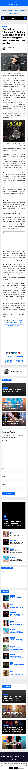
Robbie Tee (12, 47)
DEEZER (16, 322)
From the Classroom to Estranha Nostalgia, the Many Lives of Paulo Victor (16, 544)
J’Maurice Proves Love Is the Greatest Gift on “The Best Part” (13, 421)
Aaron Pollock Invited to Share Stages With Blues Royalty (17, 674)
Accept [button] (10, 768)
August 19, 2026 (9, 731)
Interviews (13, 540)
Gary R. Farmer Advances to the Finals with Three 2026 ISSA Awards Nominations (17, 666)
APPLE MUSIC (8, 322)
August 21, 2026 (9, 716)
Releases (4, 26)
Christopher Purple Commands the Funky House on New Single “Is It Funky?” (17, 650)
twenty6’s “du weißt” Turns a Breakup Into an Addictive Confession (16, 658)
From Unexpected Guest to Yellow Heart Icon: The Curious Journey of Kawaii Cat (16, 536)
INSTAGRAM (17, 326)
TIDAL (20, 322)
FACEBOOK (21, 324)
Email (4, 476)
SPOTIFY (21, 320)
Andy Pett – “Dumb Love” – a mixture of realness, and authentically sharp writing (9, 359)
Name (4, 468)
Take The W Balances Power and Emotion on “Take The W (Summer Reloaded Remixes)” (16, 561)
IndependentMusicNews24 (14, 10)
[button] (22, 18)
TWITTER (10, 326)
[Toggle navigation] (13, 18)
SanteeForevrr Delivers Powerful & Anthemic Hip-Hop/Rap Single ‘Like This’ (18, 359)
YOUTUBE (14, 324)
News (12, 532)
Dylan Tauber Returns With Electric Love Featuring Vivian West (12, 391)
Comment (5, 440)
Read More (21, 768)
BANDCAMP (7, 324)
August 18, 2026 (9, 746)
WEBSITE (15, 320)
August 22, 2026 (9, 525)
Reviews (12, 549)
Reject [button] (16, 768)
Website (4, 484)
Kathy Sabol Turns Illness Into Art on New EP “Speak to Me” (16, 552)
